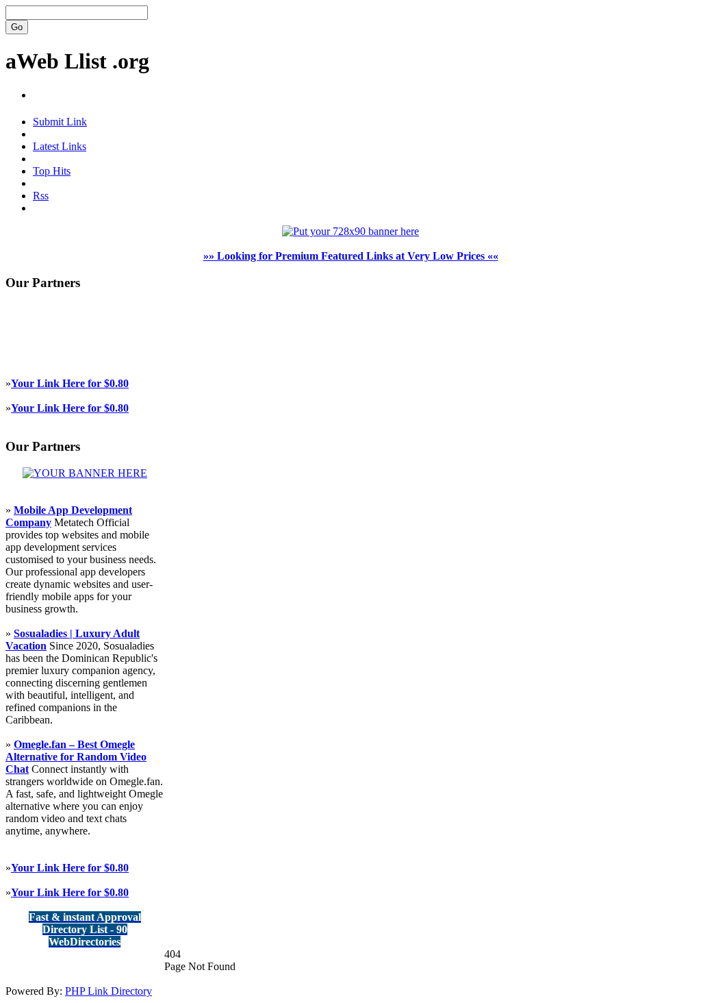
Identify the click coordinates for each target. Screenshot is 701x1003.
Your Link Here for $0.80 (70, 383)
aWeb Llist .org (77, 61)
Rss (41, 195)
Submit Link (60, 121)
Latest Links (59, 146)
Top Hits (52, 171)
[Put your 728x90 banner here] (350, 231)
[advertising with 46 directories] (85, 473)
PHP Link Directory (108, 991)
